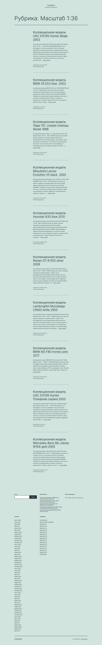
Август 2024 (17, 568)
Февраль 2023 (18, 604)
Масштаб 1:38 (43, 538)
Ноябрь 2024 (17, 562)
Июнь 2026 (17, 524)
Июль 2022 (17, 618)
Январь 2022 (17, 628)
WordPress (84, 639)
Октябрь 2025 (18, 540)
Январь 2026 (17, 534)
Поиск (16, 494)
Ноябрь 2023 (17, 586)
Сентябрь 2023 (18, 590)
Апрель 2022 (17, 624)
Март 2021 (17, 630)
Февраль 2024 (18, 580)
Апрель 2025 (17, 552)
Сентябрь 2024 (18, 566)
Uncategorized (43, 520)
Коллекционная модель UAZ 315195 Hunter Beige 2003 (50, 35)
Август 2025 (17, 544)
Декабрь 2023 (18, 584)
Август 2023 (17, 592)
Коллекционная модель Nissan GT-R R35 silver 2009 (49, 260)
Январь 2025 (17, 558)
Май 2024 (17, 574)
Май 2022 (16, 622)
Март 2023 (17, 602)
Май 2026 (16, 526)
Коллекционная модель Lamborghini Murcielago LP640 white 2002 (49, 306)
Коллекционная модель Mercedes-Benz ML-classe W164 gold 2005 (51, 442)
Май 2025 (16, 550)
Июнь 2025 (17, 548)
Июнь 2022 (17, 620)
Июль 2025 (17, 546)
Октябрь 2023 (18, 588)
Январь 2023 (17, 606)
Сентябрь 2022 (18, 614)
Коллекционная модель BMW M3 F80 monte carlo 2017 (50, 351)
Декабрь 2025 (18, 536)
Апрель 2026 (17, 528)
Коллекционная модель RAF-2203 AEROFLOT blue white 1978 (48, 504)
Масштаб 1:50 (43, 544)
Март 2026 (17, 530)
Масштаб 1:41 (43, 540)
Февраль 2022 (18, 626)
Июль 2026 (17, 522)
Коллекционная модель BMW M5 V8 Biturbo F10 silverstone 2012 (49, 498)
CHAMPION (51, 5)
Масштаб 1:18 (43, 526)
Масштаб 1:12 (43, 524)
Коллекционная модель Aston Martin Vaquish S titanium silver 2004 (49, 501)
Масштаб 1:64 (43, 546)
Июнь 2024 (17, 572)
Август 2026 (17, 520)
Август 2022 (17, 616)
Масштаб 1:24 (43, 528)
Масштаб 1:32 (43, 530)
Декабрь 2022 (18, 608)
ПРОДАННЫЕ (43, 554)
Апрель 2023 (17, 600)
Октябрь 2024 (18, 564)
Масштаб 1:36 (41, 66)
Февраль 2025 (18, 556)
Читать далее (46, 60)
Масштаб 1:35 (43, 534)
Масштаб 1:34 (43, 532)
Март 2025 (17, 554)
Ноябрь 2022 (17, 610)
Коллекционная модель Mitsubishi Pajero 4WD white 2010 (50, 510)
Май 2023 (16, 598)
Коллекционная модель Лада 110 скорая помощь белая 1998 (51, 125)
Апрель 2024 (17, 576)
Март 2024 (17, 578)
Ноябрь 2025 (17, 538)
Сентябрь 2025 (18, 542)
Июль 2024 (17, 570)
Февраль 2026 (18, 532)
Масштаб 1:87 (43, 552)
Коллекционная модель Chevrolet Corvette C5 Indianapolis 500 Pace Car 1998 (51, 507)
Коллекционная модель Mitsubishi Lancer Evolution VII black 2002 (49, 171)
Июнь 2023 (17, 596)
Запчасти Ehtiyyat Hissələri (46, 522)
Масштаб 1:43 (43, 542)
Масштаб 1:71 (43, 548)
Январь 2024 (17, 582)
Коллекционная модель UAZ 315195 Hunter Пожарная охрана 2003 (49, 395)
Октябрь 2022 (18, 612)
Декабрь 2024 (18, 560)
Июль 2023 (17, 594)
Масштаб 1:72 (43, 550)
